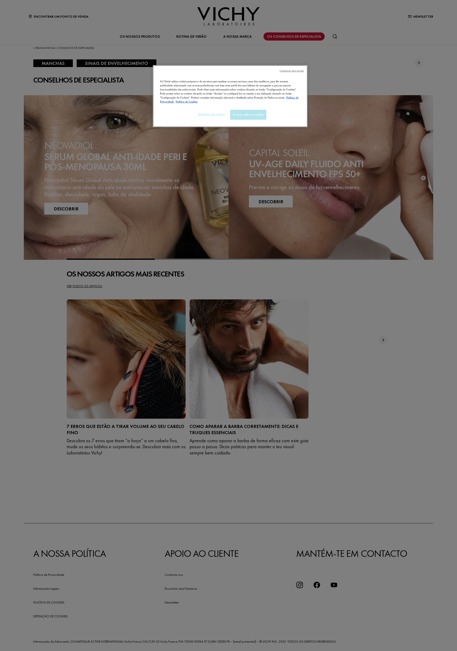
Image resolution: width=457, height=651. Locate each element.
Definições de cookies (211, 114)
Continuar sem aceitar (292, 70)
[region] (230, 96)
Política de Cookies (187, 101)
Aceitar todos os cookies (248, 114)
